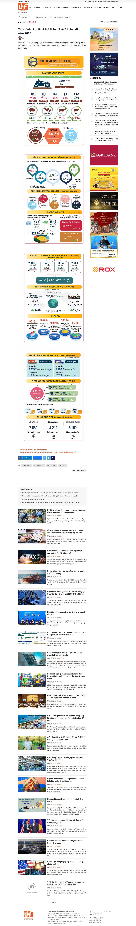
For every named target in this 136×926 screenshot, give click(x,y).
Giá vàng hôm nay (41, 17)
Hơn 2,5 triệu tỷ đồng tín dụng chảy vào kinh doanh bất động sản (106, 139)
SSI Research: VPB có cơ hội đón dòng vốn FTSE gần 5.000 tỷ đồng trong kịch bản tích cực (106, 107)
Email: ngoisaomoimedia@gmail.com (108, 1)
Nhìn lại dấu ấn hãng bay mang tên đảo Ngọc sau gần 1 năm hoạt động (106, 114)
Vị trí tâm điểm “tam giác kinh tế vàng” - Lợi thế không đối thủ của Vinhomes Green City (50, 496)
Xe (113, 7)
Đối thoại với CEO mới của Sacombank (34, 450)
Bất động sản (46, 7)
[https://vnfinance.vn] (30, 8)
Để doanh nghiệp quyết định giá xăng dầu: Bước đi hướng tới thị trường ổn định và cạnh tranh (66, 676)
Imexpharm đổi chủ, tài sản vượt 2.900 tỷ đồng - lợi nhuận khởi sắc (106, 99)
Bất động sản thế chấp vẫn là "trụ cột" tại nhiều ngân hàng (105, 132)
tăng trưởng (62, 465)
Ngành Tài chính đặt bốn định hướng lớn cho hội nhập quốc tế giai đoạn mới (65, 780)
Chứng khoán (88, 7)
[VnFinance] (23, 8)
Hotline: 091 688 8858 (91, 1)
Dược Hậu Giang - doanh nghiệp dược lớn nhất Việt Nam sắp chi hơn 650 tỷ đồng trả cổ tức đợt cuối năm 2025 (106, 123)
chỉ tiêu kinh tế (51, 465)
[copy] (53, 458)
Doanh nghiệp (76, 7)
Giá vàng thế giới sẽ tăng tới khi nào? (34, 499)
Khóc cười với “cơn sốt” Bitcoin (59, 17)
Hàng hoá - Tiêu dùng (102, 7)
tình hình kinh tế (38, 465)
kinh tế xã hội (26, 465)
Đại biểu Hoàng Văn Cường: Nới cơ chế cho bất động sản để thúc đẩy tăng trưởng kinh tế (50, 502)
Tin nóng (36, 7)
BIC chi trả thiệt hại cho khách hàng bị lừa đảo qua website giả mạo (105, 83)
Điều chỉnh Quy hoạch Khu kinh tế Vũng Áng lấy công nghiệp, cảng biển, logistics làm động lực (66, 718)
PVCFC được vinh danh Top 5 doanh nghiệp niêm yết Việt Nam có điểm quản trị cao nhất (50, 493)
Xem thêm (52, 902)
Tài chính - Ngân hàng (61, 7)
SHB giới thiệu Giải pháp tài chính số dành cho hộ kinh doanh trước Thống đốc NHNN (106, 91)
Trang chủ (22, 22)
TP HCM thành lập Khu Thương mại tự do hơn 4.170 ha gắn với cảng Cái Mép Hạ (66, 883)
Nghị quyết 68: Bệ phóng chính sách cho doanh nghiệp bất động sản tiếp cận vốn (48, 452)
